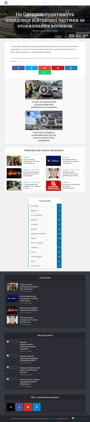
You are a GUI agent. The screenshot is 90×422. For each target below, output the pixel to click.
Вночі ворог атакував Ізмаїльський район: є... (29, 309)
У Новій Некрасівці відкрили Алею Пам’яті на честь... (32, 186)
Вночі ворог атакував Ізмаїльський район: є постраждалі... (31, 174)
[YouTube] (28, 407)
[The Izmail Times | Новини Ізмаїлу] (45, 2)
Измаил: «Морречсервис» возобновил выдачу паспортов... (28, 345)
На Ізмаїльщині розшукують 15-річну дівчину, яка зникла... (71, 174)
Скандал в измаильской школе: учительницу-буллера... (30, 370)
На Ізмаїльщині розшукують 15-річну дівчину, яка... (28, 320)
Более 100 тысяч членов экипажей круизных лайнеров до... (29, 381)
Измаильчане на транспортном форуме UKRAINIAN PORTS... (29, 358)
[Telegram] (36, 407)
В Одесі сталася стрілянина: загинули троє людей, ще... (31, 161)
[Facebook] (19, 407)
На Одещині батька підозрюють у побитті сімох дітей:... (71, 161)
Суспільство (35, 170)
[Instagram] (11, 407)
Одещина (26, 157)
